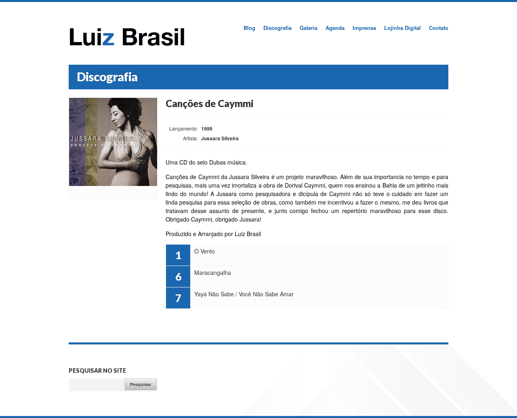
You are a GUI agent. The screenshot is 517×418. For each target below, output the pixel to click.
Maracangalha (438, 276)
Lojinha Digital (402, 28)
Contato (438, 28)
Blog (249, 28)
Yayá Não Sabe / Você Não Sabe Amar (438, 297)
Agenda (335, 28)
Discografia (277, 28)
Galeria (308, 28)
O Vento (438, 255)
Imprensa (364, 28)
